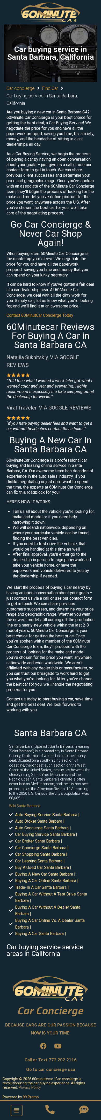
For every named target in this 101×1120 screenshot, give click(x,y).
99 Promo (31, 1097)
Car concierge (20, 88)
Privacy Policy (30, 1087)
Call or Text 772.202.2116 (51, 1059)
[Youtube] (57, 1046)
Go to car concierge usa (50, 1069)
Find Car (50, 88)
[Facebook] (43, 1046)
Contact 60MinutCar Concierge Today (39, 315)
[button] (17, 1110)
